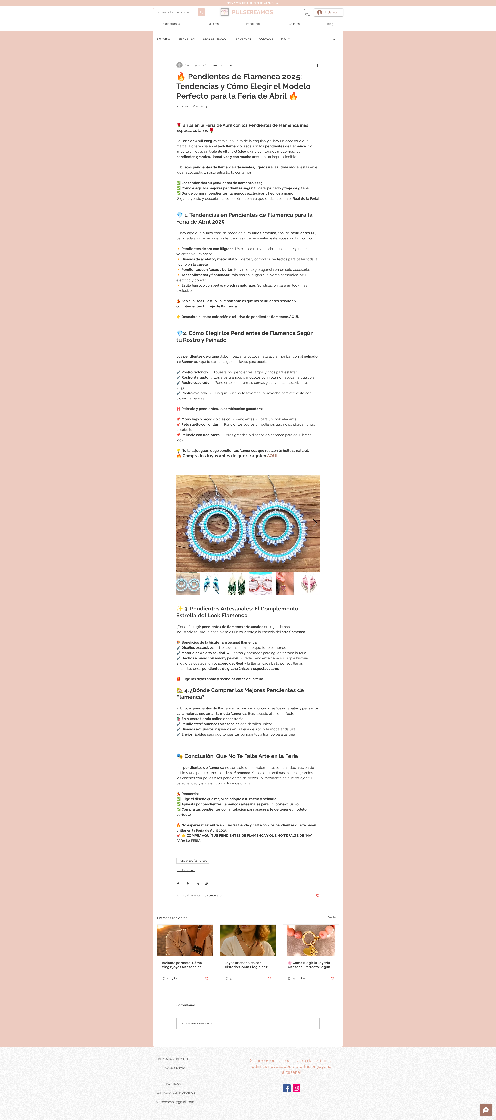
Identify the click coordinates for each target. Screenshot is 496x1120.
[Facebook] (287, 1088)
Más (283, 38)
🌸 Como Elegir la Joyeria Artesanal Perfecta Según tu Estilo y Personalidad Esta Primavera (309, 965)
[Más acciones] (317, 65)
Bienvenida (164, 38)
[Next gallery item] (315, 523)
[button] (308, 12)
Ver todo (333, 917)
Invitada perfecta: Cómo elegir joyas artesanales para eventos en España (182, 965)
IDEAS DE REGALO (214, 38)
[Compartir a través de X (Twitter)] (187, 883)
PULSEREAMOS (252, 12)
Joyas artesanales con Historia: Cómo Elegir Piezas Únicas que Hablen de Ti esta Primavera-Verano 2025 (248, 965)
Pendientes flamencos (193, 860)
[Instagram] (296, 1088)
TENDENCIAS (242, 38)
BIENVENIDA (186, 38)
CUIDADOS (266, 38)
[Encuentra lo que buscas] (201, 12)
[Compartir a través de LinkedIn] (197, 883)
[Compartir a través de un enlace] (206, 883)
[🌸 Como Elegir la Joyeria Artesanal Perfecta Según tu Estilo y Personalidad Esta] (311, 940)
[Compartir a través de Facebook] (178, 883)
